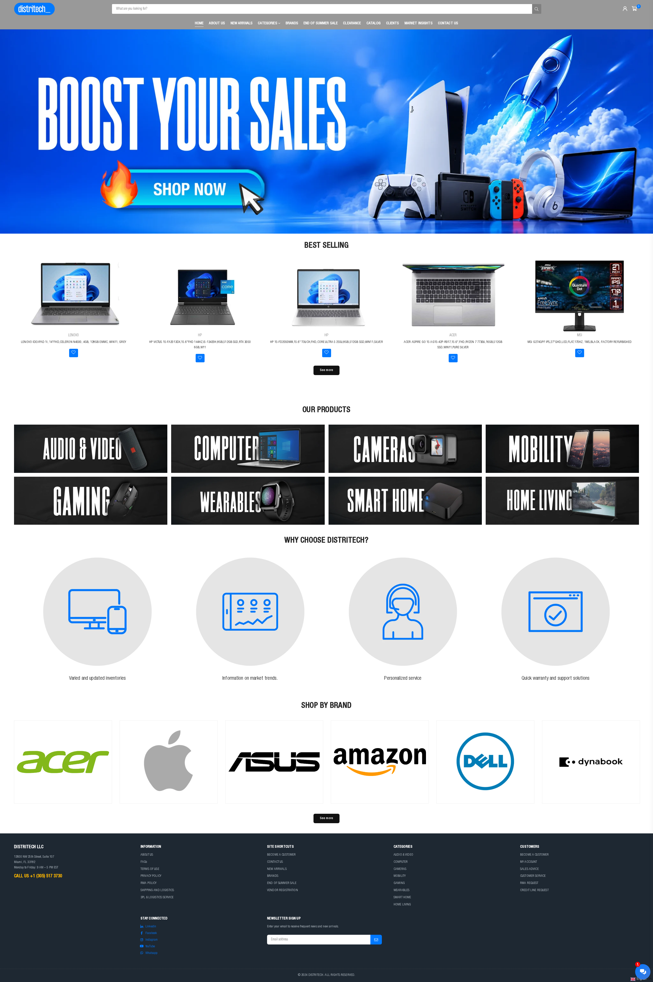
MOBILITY (400, 876)
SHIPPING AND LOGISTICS (157, 890)
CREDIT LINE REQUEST (534, 890)
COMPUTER (401, 862)
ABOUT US (147, 855)
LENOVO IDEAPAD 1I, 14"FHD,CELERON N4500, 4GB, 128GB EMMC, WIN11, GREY (73, 342)
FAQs (144, 862)
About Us (217, 23)
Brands (292, 23)
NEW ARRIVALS (277, 869)
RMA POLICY (148, 883)
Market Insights (419, 23)
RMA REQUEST (529, 883)
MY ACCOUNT (528, 862)
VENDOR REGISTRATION (282, 890)
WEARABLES (401, 890)
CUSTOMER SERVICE (533, 876)
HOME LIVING (402, 904)
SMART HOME (402, 897)
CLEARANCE (352, 23)
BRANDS (272, 876)
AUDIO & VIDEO (403, 855)
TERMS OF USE (150, 869)
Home (199, 23)
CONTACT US (275, 862)
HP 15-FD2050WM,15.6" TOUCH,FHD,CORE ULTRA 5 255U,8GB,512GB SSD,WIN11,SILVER (326, 342)
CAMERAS (400, 869)
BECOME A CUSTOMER (281, 855)
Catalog (374, 23)
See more (326, 370)
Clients (392, 23)
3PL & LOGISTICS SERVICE (157, 897)
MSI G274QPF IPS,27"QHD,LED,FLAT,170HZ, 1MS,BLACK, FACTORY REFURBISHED (580, 342)
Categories (268, 23)
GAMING (399, 883)
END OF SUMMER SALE (321, 23)
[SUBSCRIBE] (376, 939)
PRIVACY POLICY (151, 876)
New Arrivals (242, 23)
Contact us (448, 23)
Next (640, 131)
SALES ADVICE (529, 869)
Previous (13, 131)
